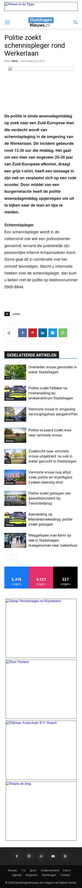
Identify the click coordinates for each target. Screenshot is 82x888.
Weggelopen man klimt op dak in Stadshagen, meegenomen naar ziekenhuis (52, 540)
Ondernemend (50, 870)
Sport (33, 870)
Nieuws (10, 398)
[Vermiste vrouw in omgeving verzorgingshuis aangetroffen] (15, 414)
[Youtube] (53, 856)
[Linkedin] (42, 332)
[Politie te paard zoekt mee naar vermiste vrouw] (15, 435)
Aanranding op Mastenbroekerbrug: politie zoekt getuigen (50, 519)
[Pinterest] (32, 332)
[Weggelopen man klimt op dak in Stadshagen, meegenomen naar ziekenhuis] (15, 540)
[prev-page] (7, 557)
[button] (7, 22)
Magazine (32, 875)
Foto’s (67, 870)
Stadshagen (49, 875)
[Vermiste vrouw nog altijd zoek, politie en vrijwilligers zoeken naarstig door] (15, 477)
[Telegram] (52, 332)
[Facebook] (22, 332)
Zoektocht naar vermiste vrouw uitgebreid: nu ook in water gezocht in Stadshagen (52, 456)
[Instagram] (29, 856)
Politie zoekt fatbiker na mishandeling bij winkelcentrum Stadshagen (50, 393)
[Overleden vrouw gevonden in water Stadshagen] (15, 372)
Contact (65, 875)
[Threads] (65, 856)
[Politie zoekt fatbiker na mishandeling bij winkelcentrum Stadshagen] (15, 393)
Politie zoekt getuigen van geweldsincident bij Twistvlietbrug (49, 498)
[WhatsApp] (62, 332)
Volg (41, 568)
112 (8, 377)
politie (16, 313)
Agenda (17, 875)
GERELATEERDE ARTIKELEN (31, 355)
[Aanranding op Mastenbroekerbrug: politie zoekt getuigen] (15, 519)
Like (16, 568)
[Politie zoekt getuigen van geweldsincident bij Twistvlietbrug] (15, 498)
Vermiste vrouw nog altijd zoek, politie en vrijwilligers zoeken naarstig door (50, 477)
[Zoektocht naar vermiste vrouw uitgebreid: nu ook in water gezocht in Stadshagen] (15, 456)
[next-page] (14, 557)
